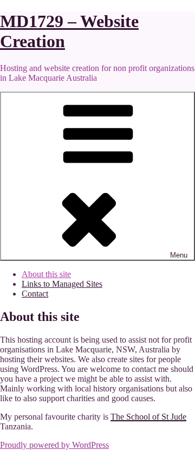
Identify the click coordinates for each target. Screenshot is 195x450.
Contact (35, 293)
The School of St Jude (148, 416)
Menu (178, 255)
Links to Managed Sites (62, 283)
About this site (46, 274)
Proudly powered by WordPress (54, 444)
